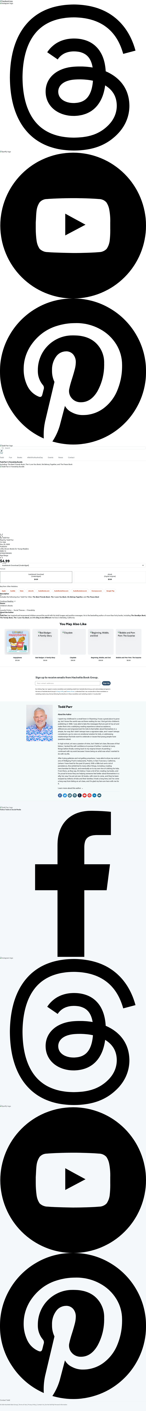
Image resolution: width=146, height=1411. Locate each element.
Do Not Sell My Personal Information (56, 1405)
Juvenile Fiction (6, 610)
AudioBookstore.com (80, 591)
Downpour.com (97, 591)
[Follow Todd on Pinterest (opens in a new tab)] (73, 371)
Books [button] (19, 457)
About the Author (7, 612)
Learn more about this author (69, 788)
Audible (12, 591)
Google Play (110, 591)
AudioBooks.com (43, 591)
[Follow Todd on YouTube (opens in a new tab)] (73, 225)
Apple (4, 591)
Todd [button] (2, 457)
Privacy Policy (32, 1405)
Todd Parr (6, 537)
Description (4, 594)
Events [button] (50, 457)
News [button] (60, 457)
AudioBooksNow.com (61, 591)
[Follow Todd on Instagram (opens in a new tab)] (73, 3)
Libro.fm (31, 591)
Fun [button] (10, 457)
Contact (71, 457)
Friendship (31, 610)
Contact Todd (5, 1400)
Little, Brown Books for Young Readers (14, 548)
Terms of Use (23, 1405)
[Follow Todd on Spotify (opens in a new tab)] (73, 152)
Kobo (21, 591)
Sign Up (106, 683)
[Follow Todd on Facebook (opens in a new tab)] (73, 1)
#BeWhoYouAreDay (35, 457)
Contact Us (40, 1405)
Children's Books (6, 605)
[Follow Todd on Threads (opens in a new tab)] (73, 77)
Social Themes (19, 610)
